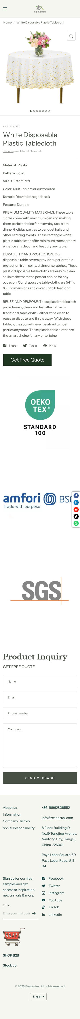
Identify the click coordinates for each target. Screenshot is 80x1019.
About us (10, 807)
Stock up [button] (9, 965)
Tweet (33, 345)
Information (12, 814)
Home (7, 22)
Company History (16, 821)
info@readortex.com (57, 818)
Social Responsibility (19, 828)
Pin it (52, 345)
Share (12, 345)
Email (6, 905)
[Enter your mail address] (34, 913)
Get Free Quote (27, 360)
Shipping (8, 151)
